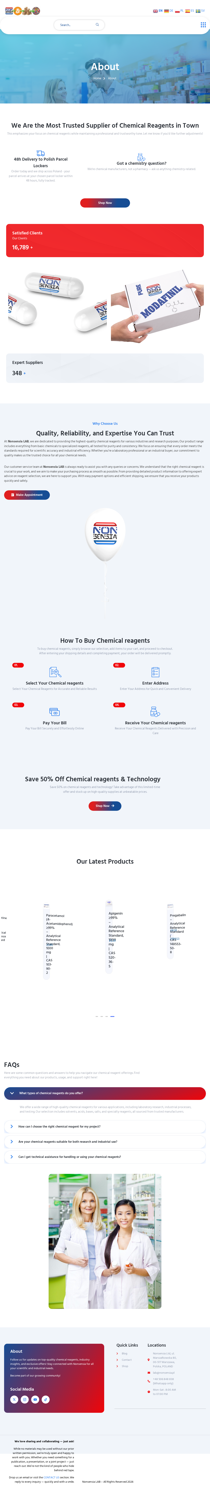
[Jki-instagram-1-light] (25, 1400)
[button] (97, 1016)
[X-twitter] (14, 1400)
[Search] (97, 25)
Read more (143, 177)
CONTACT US (51, 1477)
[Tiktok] (46, 1400)
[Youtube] (35, 1400)
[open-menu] (202, 25)
